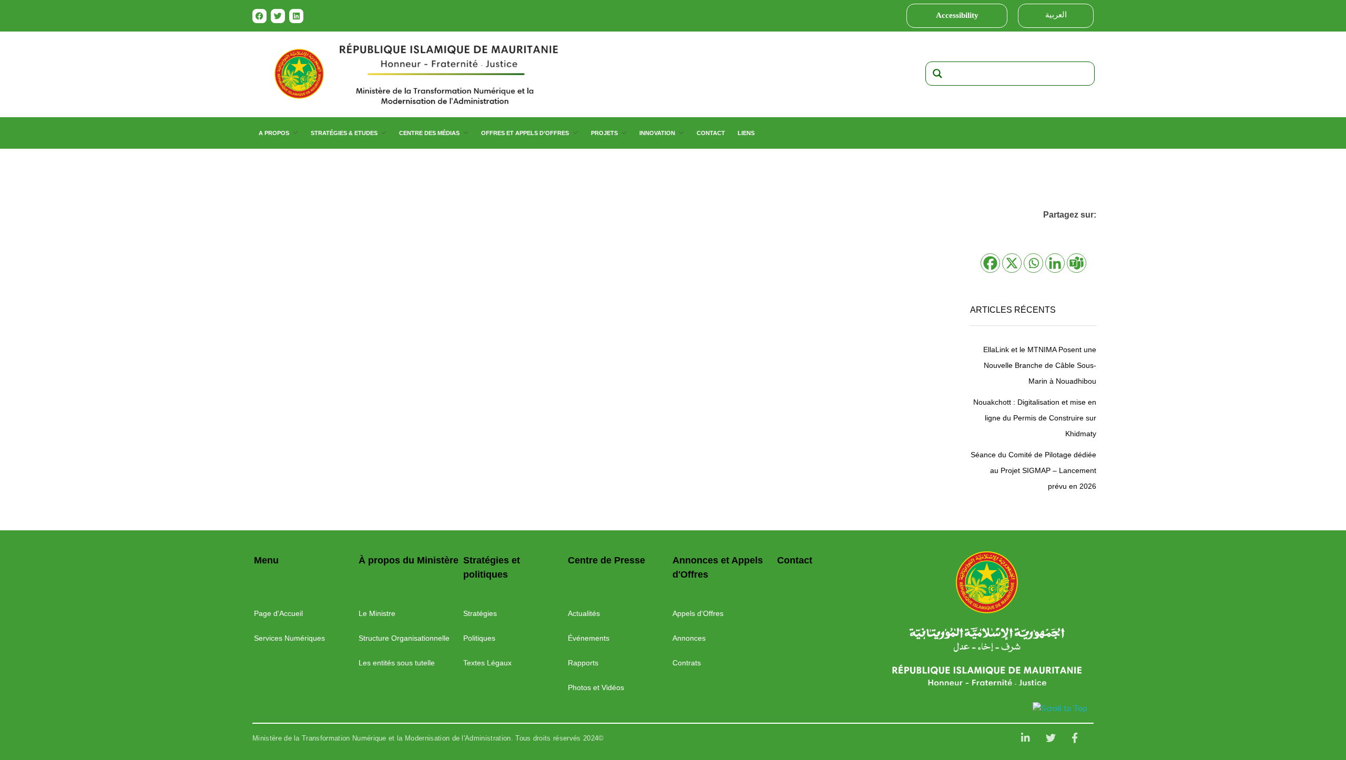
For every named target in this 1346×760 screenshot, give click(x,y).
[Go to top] (1062, 708)
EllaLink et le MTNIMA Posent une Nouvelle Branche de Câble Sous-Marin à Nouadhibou (1039, 365)
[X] (1012, 263)
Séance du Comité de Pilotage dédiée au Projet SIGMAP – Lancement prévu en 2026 (1033, 470)
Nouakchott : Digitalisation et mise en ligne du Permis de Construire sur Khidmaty (1034, 418)
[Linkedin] (296, 16)
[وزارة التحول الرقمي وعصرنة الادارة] (987, 582)
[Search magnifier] (937, 73)
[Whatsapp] (1033, 263)
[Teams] (1076, 263)
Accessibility (957, 15)
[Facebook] (259, 16)
